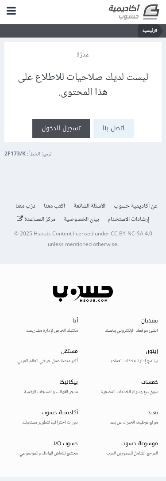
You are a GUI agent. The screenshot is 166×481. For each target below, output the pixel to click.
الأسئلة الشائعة (89, 206)
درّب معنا (25, 206)
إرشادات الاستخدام (129, 219)
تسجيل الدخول (61, 128)
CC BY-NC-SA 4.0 (131, 234)
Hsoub (42, 234)
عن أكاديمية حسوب (136, 206)
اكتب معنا (54, 206)
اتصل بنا (113, 128)
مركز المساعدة (39, 219)
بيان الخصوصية (81, 219)
